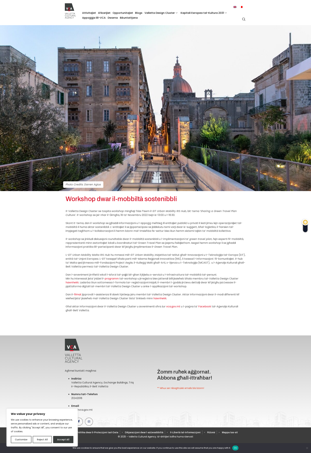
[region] (42, 428)
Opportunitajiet (123, 13)
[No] (307, 448)
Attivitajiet (89, 13)
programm (112, 278)
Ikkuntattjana (129, 18)
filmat (77, 294)
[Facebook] (79, 422)
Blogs (138, 13)
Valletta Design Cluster (159, 13)
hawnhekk (72, 282)
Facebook (204, 306)
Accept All (63, 439)
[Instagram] (89, 422)
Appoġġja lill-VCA (94, 18)
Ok (235, 448)
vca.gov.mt (173, 306)
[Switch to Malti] (241, 7)
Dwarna (113, 18)
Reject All (42, 439)
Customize (21, 439)
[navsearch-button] (243, 17)
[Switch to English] (235, 7)
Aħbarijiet (104, 13)
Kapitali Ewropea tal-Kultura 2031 (202, 13)
